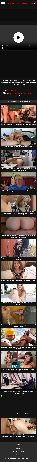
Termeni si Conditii (18, 451)
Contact (18, 455)
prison (14, 95)
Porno (18, 445)
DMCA (18, 448)
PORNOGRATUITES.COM (20, 3)
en (21, 93)
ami (13, 93)
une (21, 95)
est (31, 93)
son (18, 95)
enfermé (26, 93)
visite (25, 95)
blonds (17, 93)
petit (9, 95)
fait (4, 95)
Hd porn (13, 90)
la (6, 95)
